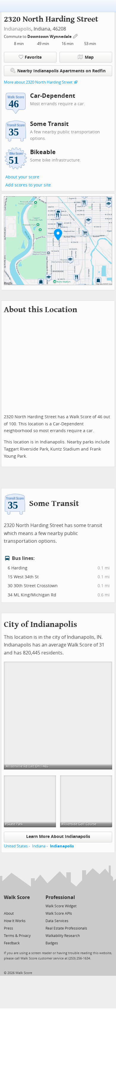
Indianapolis (17, 29)
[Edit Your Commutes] (76, 36)
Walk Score (17, 897)
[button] (58, 234)
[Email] (25, 905)
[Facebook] (16, 905)
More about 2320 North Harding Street (38, 82)
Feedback (12, 943)
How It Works (15, 921)
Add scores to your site (28, 185)
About (9, 913)
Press (8, 928)
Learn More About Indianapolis (58, 836)
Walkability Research (63, 936)
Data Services (57, 921)
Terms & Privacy (17, 936)
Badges (52, 943)
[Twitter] (7, 905)
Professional (60, 897)
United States (16, 846)
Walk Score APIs (59, 913)
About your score (22, 177)
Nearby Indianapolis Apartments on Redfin (61, 71)
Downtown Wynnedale (50, 36)
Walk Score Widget (61, 906)
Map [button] (89, 57)
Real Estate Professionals (66, 928)
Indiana (39, 846)
